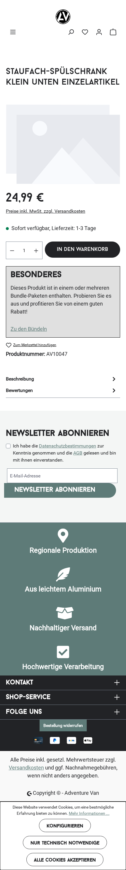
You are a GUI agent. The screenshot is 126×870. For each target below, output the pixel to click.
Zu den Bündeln (29, 329)
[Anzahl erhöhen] (36, 250)
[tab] (61, 379)
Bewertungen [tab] (19, 390)
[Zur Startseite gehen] (63, 16)
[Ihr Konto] (99, 32)
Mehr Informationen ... (89, 813)
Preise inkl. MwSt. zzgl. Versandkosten (45, 211)
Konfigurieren (65, 826)
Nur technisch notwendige (64, 843)
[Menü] (13, 32)
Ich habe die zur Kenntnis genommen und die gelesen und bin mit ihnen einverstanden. (64, 453)
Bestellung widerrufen (63, 725)
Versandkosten (26, 768)
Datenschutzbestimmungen (67, 446)
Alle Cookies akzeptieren (65, 860)
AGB (77, 453)
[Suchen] (71, 32)
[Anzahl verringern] (12, 250)
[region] (63, 144)
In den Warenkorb (82, 249)
